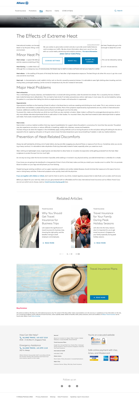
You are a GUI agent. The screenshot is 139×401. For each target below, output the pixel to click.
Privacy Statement (42, 397)
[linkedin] (77, 386)
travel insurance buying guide (55, 182)
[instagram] (69, 386)
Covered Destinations (77, 359)
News (68, 338)
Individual (56, 353)
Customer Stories (58, 364)
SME (61, 353)
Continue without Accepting (93, 44)
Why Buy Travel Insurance (75, 364)
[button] (118, 11)
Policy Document (65, 359)
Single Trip (57, 345)
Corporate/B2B (64, 339)
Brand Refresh (73, 339)
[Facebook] (62, 386)
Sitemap (52, 397)
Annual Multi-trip (65, 345)
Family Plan (74, 345)
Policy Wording (36, 316)
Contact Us (63, 338)
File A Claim (57, 359)
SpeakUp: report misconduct (79, 397)
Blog (65, 364)
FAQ (72, 338)
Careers (76, 338)
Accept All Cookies (90, 61)
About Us (56, 338)
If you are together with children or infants (30, 176)
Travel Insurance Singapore (71, 346)
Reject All (72, 61)
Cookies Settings (52, 61)
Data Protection (63, 397)
